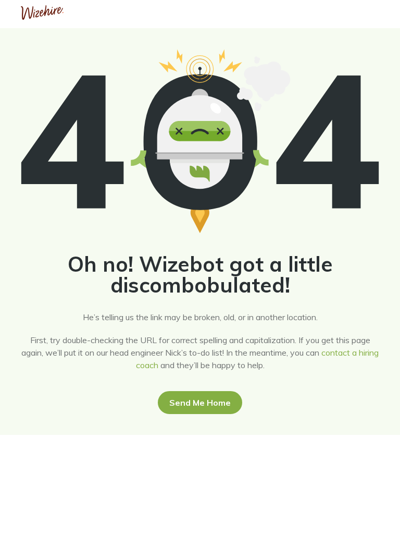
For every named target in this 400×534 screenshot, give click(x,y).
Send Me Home (200, 402)
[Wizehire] (42, 16)
